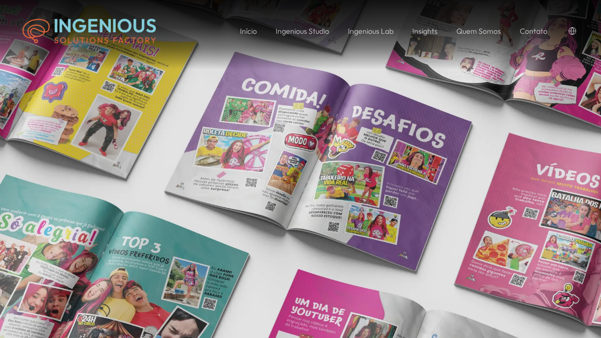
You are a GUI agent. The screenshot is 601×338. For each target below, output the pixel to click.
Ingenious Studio (302, 31)
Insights (425, 31)
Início (248, 31)
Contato (533, 31)
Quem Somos (478, 31)
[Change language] (572, 31)
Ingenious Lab (370, 31)
